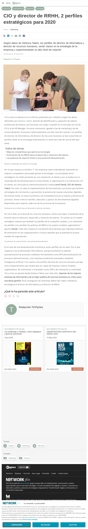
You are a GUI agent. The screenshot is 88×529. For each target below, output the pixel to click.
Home (5, 29)
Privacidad (45, 473)
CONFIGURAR (16, 524)
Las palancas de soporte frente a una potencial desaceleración (36, 158)
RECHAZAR (45, 524)
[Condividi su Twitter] (4, 36)
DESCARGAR (35, 369)
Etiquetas (18, 473)
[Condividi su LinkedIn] (8, 36)
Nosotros (9, 473)
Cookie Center (63, 473)
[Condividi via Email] (16, 36)
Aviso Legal (36, 473)
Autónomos (6, 9)
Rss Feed (26, 473)
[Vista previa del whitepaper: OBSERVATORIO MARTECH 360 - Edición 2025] (65, 353)
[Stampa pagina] (20, 36)
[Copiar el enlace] (12, 36)
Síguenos (22, 467)
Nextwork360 (24, 483)
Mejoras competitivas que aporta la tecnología (28, 152)
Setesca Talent (25, 121)
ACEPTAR (73, 524)
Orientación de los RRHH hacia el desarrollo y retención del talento (37, 155)
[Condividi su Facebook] (24, 36)
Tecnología (40, 9)
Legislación (30, 9)
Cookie (53, 473)
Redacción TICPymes (11, 59)
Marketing (14, 29)
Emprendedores (18, 9)
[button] (6, 3)
